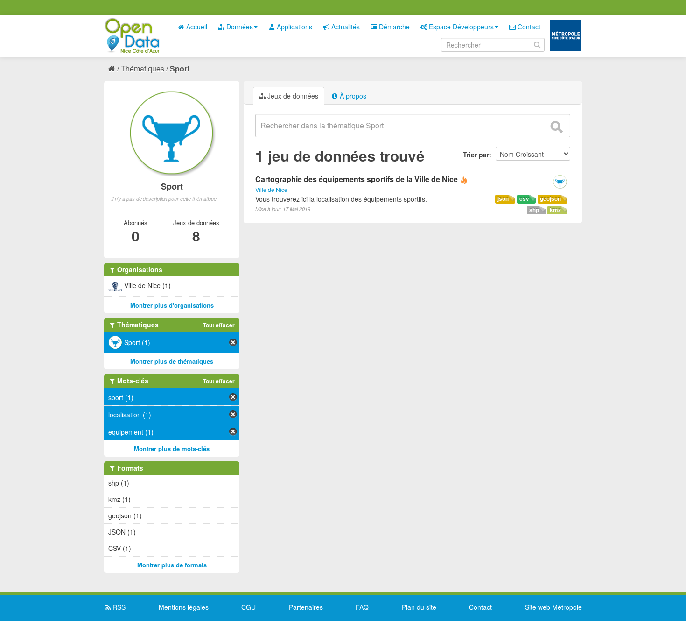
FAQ (362, 607)
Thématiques (142, 68)
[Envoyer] (556, 127)
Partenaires (306, 607)
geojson (550, 199)
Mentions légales (184, 607)
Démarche (393, 26)
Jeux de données (292, 95)
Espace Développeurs (460, 26)
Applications (293, 26)
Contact (528, 26)
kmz (555, 210)
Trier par (476, 154)
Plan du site (419, 607)
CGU (248, 607)
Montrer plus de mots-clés (172, 448)
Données (238, 26)
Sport (179, 68)
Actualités (344, 26)
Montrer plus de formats (172, 564)
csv (524, 199)
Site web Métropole (553, 607)
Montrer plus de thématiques (171, 361)
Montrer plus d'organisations (172, 305)
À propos (352, 95)
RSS (118, 607)
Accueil (195, 26)
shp (534, 210)
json (503, 199)
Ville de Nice (271, 189)
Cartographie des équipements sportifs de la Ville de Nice (356, 179)
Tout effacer (219, 325)
